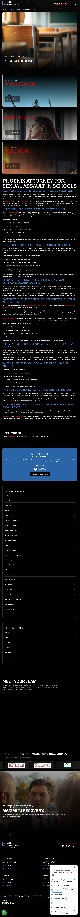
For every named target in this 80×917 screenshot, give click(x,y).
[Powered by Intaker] (66, 913)
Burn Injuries (8, 515)
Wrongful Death (9, 609)
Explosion (7, 545)
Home (4, 9)
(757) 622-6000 (6, 868)
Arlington (7, 632)
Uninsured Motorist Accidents (13, 599)
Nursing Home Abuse (10, 565)
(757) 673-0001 (46, 885)
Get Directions (6, 865)
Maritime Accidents (10, 550)
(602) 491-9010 (6, 885)
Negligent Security (9, 560)
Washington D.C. (9, 657)
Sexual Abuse (8, 589)
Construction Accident (10, 535)
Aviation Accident (9, 496)
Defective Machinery (10, 540)
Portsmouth (7, 642)
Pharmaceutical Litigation (11, 575)
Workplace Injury (9, 604)
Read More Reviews (40, 474)
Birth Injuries (8, 505)
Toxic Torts (7, 594)
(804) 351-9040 (46, 868)
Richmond (7, 647)
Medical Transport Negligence (13, 555)
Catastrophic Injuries (10, 525)
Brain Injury (7, 510)
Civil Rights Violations (10, 530)
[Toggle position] (71, 867)
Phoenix (11, 9)
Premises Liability (9, 579)
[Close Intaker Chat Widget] (75, 867)
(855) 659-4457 (62, 5)
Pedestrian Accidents (10, 570)
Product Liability (9, 584)
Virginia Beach (8, 652)
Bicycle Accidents (9, 501)
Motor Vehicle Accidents (11, 520)
